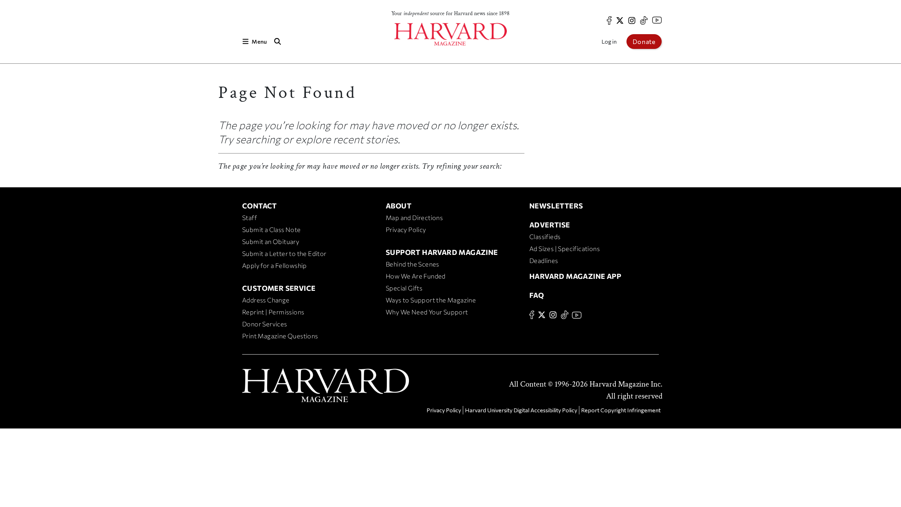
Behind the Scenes (412, 264)
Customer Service (278, 288)
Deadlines (543, 260)
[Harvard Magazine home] (450, 34)
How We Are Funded (416, 276)
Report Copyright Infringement (621, 410)
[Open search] (277, 41)
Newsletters (556, 205)
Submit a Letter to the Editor (284, 253)
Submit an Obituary (270, 241)
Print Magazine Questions (280, 336)
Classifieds (544, 236)
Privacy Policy (406, 229)
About (398, 205)
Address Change (266, 300)
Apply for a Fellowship (274, 265)
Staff (249, 217)
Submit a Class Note (271, 229)
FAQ (536, 295)
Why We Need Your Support (427, 312)
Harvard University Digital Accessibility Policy (521, 410)
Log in (609, 41)
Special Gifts (404, 288)
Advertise (549, 224)
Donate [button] (644, 41)
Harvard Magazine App (575, 276)
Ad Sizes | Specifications (564, 248)
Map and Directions (414, 217)
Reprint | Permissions (273, 312)
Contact (259, 205)
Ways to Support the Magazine (431, 300)
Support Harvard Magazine (442, 252)
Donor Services (264, 324)
